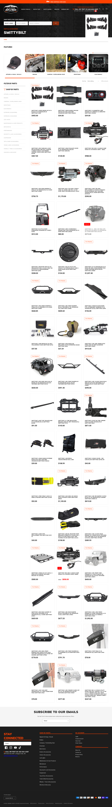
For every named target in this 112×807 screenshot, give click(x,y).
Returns (77, 756)
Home (5, 39)
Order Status (78, 743)
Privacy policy (41, 803)
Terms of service (50, 803)
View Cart (77, 741)
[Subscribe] (68, 721)
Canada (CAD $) (9, 798)
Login (76, 736)
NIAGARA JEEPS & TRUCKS (13, 803)
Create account (79, 738)
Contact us (78, 752)
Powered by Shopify (24, 803)
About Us (77, 750)
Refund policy (33, 803)
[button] (26, 9)
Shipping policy (58, 803)
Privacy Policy (79, 754)
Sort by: (84, 81)
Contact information (68, 803)
